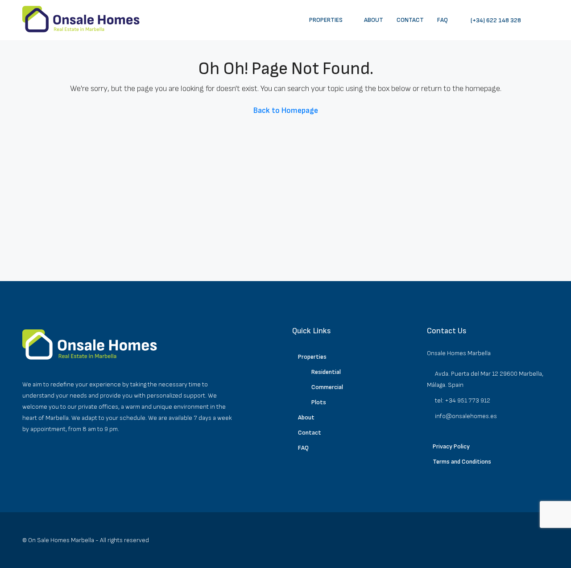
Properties (326, 20)
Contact (410, 20)
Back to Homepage (285, 110)
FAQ (442, 20)
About (373, 20)
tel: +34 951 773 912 (462, 400)
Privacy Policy (451, 446)
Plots (318, 402)
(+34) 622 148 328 (495, 20)
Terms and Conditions (462, 461)
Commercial (327, 387)
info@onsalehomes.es (466, 416)
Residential (326, 372)
